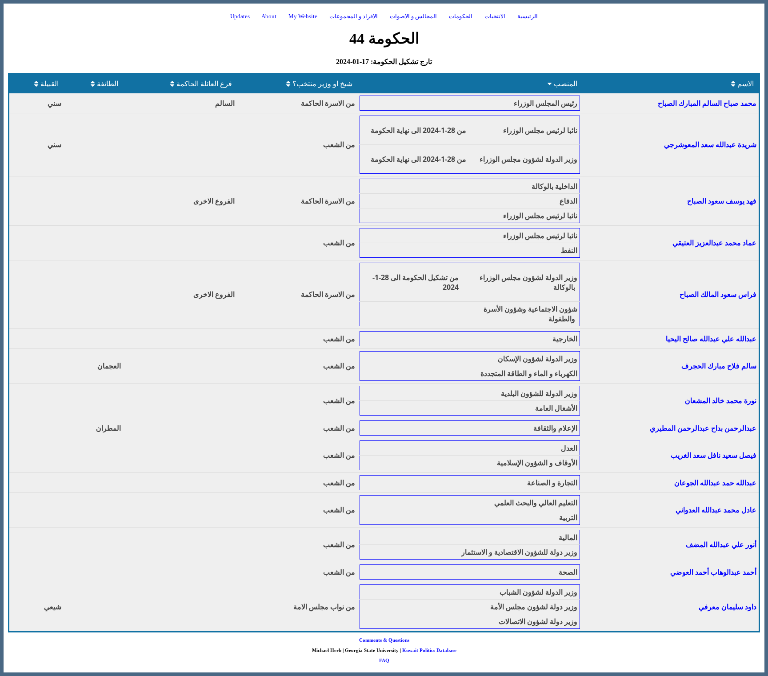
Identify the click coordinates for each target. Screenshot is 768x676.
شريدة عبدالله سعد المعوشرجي (710, 144)
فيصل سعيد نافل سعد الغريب (713, 455)
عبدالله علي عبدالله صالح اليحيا (711, 339)
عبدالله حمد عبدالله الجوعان (715, 483)
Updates (240, 16)
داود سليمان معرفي (727, 607)
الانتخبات (494, 16)
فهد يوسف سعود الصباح (721, 201)
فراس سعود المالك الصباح (718, 294)
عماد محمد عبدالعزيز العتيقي (714, 243)
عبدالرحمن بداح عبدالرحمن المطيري (703, 428)
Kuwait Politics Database (429, 650)
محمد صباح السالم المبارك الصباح (707, 103)
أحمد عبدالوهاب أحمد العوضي (713, 572)
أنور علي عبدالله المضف (721, 544)
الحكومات (460, 16)
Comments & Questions (384, 640)
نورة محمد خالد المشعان (720, 400)
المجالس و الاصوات (413, 16)
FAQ (384, 660)
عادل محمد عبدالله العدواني (716, 510)
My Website (302, 16)
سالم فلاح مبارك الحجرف (718, 366)
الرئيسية (527, 16)
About (268, 16)
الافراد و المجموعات (353, 16)
